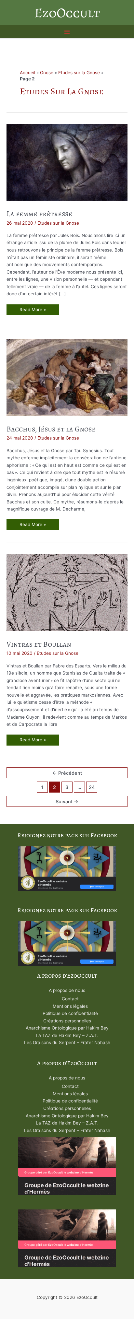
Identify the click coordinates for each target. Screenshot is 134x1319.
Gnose (46, 72)
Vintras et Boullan (39, 644)
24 (92, 787)
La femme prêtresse (39, 214)
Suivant (67, 802)
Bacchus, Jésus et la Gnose (51, 429)
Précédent (67, 773)
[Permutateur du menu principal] (67, 32)
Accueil (27, 72)
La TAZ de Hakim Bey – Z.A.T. (67, 1035)
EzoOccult (67, 13)
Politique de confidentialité (70, 1013)
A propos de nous (67, 990)
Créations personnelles (67, 1020)
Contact (70, 998)
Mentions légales (70, 1006)
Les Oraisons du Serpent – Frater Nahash (67, 1042)
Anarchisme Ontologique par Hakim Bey (67, 1027)
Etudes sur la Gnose (79, 72)
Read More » (32, 311)
